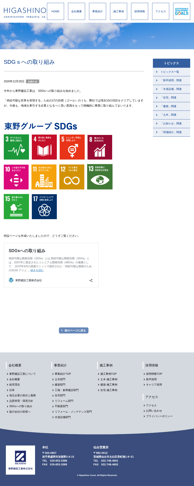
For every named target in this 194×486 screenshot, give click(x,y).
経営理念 (14, 384)
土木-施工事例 (108, 379)
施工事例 (118, 11)
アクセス (160, 11)
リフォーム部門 (64, 401)
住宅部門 (60, 395)
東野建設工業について (22, 373)
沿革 (12, 390)
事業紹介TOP (63, 373)
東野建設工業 (28, 13)
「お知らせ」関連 (171, 123)
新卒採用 (151, 379)
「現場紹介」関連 (171, 132)
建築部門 (60, 384)
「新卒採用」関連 (171, 80)
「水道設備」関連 (171, 89)
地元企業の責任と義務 (22, 395)
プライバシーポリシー (159, 416)
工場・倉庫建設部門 (67, 390)
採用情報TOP (154, 373)
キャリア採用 (154, 384)
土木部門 (60, 379)
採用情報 (139, 11)
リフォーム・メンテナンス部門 (73, 411)
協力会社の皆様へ (20, 411)
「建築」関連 (168, 106)
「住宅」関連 (168, 97)
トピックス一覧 (169, 71)
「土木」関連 (168, 114)
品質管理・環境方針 (21, 401)
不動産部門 (61, 406)
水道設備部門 (63, 417)
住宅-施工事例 (108, 390)
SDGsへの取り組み (20, 406)
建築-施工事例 (108, 384)
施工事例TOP (108, 373)
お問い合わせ (154, 410)
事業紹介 (97, 11)
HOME (55, 11)
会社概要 (76, 11)
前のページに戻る (75, 330)
